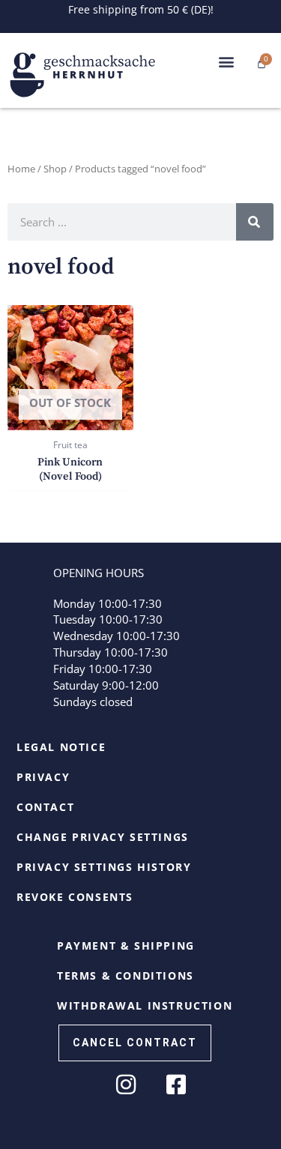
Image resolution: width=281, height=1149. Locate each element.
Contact (45, 807)
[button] (226, 61)
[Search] (255, 222)
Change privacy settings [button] (102, 837)
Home (21, 168)
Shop (55, 168)
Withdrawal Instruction (144, 1005)
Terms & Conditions (125, 975)
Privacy (43, 777)
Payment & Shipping (126, 945)
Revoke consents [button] (74, 897)
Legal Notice (61, 747)
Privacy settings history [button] (103, 867)
